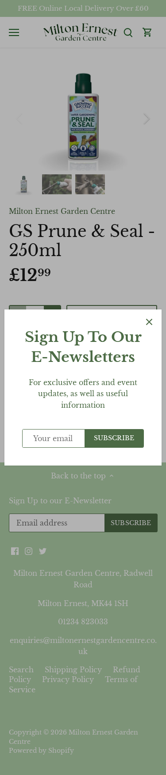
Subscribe (114, 438)
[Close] (149, 322)
